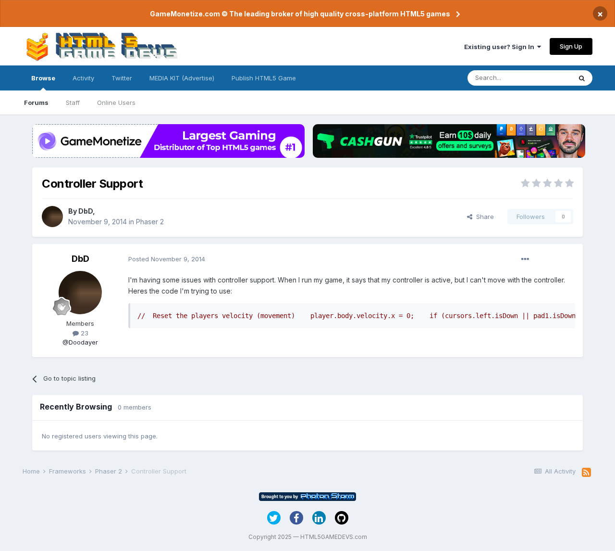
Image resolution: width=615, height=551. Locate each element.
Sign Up (571, 46)
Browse (43, 78)
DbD (85, 211)
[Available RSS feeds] (586, 472)
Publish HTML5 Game (264, 78)
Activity (83, 78)
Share (483, 216)
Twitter (121, 78)
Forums (36, 102)
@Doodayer (80, 342)
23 (83, 333)
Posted (166, 259)
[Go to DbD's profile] (52, 216)
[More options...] (525, 259)
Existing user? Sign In (500, 47)
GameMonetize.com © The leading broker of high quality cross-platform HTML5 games (300, 14)
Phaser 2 (150, 222)
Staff (73, 102)
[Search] (581, 78)
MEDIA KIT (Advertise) (181, 78)
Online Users (116, 102)
